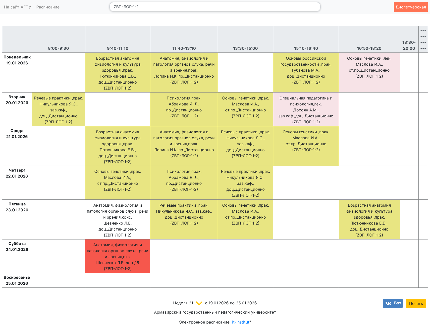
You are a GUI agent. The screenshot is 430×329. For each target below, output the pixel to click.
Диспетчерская (411, 6)
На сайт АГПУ (17, 6)
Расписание (47, 6)
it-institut (240, 322)
